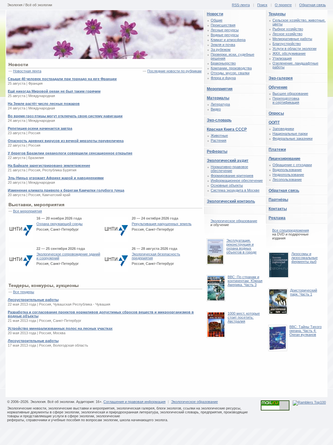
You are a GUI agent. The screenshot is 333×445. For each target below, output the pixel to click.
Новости (215, 14)
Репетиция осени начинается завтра (40, 128)
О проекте (283, 5)
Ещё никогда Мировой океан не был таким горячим (54, 91)
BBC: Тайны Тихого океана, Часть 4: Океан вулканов (305, 331)
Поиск (262, 5)
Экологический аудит (227, 160)
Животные (219, 135)
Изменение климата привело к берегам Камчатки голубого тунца (66, 190)
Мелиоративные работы (292, 39)
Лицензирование (284, 158)
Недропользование (288, 175)
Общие (216, 20)
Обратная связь (312, 5)
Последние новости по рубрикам (174, 71)
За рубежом (221, 49)
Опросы (276, 113)
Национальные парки (290, 134)
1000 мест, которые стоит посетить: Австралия (244, 317)
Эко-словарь (219, 120)
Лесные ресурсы (225, 30)
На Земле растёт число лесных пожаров (44, 104)
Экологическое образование (233, 221)
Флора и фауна (223, 78)
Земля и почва (223, 45)
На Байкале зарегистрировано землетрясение (49, 165)
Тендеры (277, 14)
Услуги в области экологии (294, 48)
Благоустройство (287, 44)
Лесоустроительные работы (33, 300)
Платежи (277, 149)
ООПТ (274, 122)
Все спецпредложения (290, 230)
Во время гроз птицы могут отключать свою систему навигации (65, 116)
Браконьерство (223, 63)
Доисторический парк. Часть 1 (303, 292)
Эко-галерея (281, 78)
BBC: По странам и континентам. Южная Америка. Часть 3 (245, 281)
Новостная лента (27, 71)
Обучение (278, 87)
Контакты (278, 209)
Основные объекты (227, 185)
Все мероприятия (27, 211)
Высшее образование (290, 93)
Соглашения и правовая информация (134, 402)
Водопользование (287, 170)
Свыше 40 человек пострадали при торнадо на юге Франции (62, 79)
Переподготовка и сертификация (286, 100)
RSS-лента (241, 5)
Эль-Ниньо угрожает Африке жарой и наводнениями (56, 178)
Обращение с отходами (292, 165)
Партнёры (278, 199)
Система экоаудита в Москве (235, 190)
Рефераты (217, 151)
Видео (216, 109)
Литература (220, 104)
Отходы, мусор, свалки (230, 73)
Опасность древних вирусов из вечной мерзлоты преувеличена (66, 141)
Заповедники (283, 129)
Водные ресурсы (225, 35)
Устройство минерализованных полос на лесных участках (60, 328)
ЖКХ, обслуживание (289, 53)
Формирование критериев (232, 176)
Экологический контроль (231, 201)
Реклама (277, 218)
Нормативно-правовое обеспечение (229, 169)
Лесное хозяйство (287, 34)
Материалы (218, 98)
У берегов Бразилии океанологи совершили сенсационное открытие (70, 153)
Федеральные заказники (293, 138)
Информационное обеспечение (237, 180)
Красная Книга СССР (227, 129)
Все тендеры (23, 292)
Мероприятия (220, 89)
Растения (218, 140)
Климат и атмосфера (228, 40)
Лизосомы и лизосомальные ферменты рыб (304, 258)
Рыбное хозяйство (288, 29)
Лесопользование (287, 179)
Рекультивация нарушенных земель (162, 224)
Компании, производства (231, 68)
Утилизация (282, 58)
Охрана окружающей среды (59, 224)
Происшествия (223, 25)
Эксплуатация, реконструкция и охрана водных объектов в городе (241, 246)
